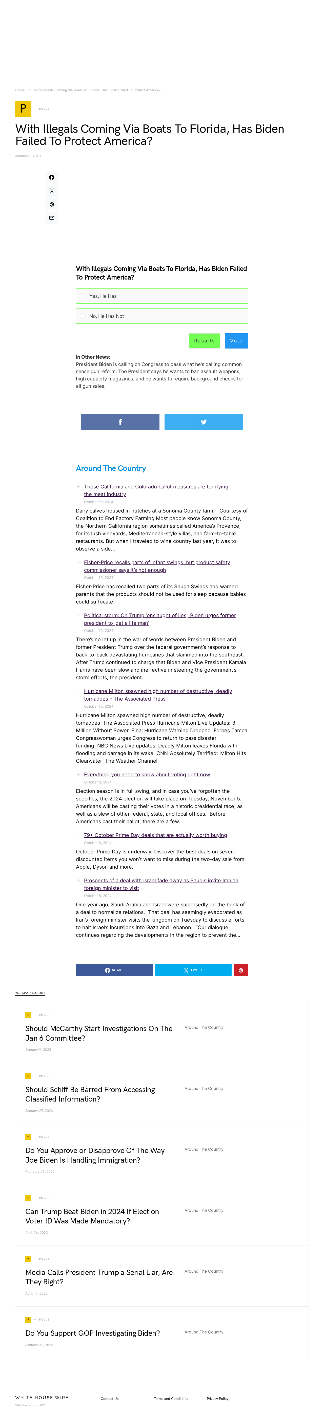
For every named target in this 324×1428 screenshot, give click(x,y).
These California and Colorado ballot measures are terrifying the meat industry (156, 490)
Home (20, 90)
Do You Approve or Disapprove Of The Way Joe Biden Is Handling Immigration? (95, 1155)
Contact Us (109, 1399)
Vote (236, 341)
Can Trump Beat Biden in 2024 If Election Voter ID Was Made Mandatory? (92, 1216)
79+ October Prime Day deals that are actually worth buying (155, 835)
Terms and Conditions (171, 1399)
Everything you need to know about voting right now (147, 775)
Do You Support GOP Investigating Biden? (92, 1333)
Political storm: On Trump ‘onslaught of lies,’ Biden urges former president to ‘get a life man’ (160, 619)
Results (204, 341)
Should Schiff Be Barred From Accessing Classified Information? (90, 1094)
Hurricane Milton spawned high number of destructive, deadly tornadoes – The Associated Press (158, 695)
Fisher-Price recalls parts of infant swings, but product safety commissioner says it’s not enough (157, 566)
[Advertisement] (162, 35)
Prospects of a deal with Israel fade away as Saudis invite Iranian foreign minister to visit (161, 884)
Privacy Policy (217, 1399)
